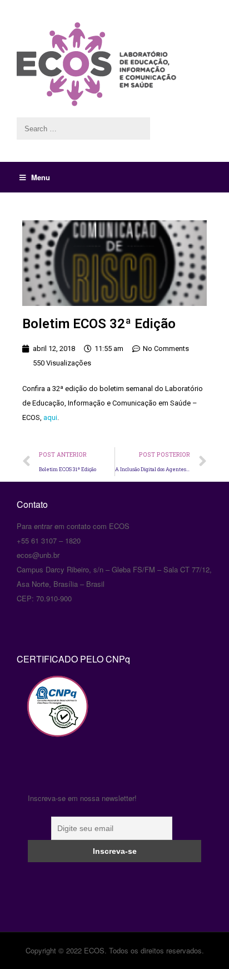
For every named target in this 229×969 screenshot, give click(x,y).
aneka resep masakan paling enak (18, 483)
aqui (50, 417)
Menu (40, 177)
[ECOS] (114, 64)
